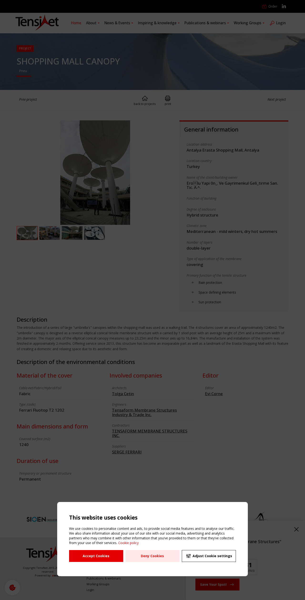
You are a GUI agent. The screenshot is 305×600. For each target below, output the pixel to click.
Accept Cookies (96, 556)
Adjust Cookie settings (212, 556)
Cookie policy (128, 543)
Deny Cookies (152, 556)
